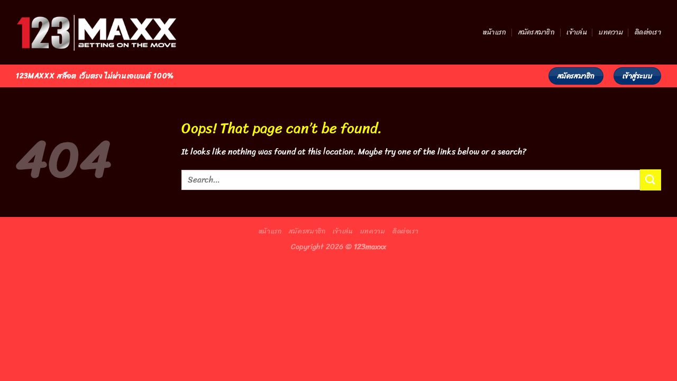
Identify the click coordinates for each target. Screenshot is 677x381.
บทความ (611, 32)
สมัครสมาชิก (536, 32)
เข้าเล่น (576, 32)
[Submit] (650, 179)
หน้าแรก (495, 32)
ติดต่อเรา (648, 32)
